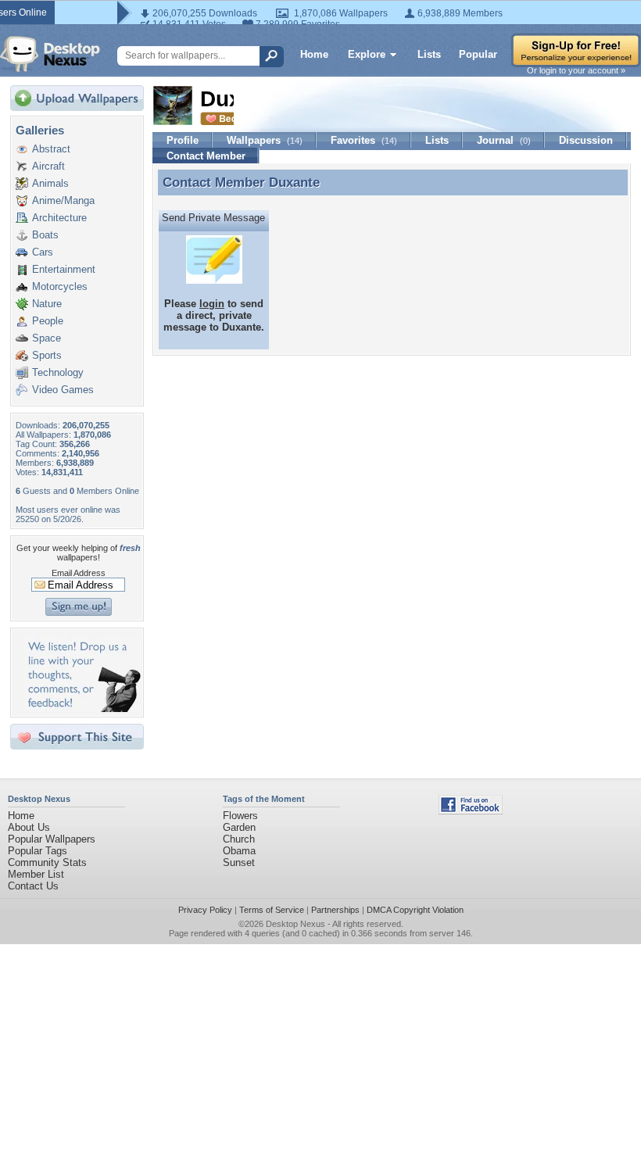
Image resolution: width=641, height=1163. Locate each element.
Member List (36, 874)
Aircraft (48, 166)
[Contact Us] (82, 708)
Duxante (294, 182)
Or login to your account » (576, 70)
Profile (183, 140)
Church (239, 839)
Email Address (79, 573)
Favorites (364, 140)
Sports (47, 355)
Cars (42, 252)
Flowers (240, 815)
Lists (429, 54)
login (211, 304)
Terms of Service (271, 909)
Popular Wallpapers (51, 839)
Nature (47, 304)
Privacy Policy (205, 909)
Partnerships (335, 909)
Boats (45, 235)
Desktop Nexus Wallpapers (50, 54)
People (47, 321)
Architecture (59, 218)
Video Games (63, 389)
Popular (478, 54)
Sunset (239, 862)
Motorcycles (60, 286)
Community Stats (47, 862)
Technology (58, 372)
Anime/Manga (63, 200)
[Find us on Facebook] (471, 811)
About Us (29, 827)
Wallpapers (265, 140)
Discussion (586, 140)
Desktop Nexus (295, 924)
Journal (504, 140)
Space (46, 338)
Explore (366, 54)
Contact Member (206, 156)
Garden (239, 827)
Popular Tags (37, 851)
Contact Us (33, 886)
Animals (50, 183)
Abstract (51, 149)
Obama (239, 851)
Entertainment (63, 269)
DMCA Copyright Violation (415, 909)
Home (314, 54)
